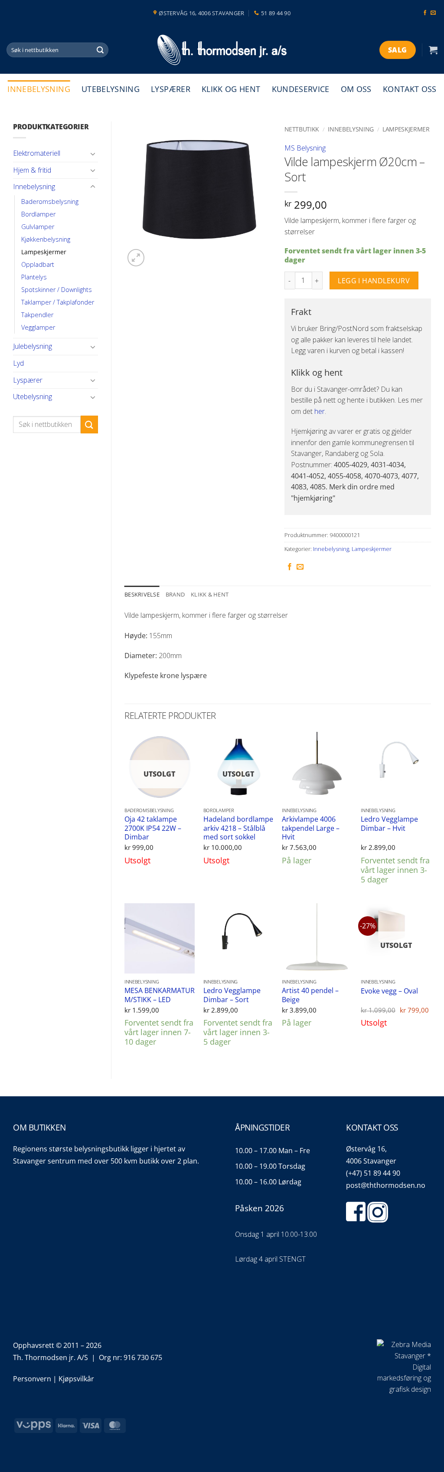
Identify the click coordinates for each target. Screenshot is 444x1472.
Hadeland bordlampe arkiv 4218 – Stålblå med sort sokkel (238, 828)
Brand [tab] (175, 594)
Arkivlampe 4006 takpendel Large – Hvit (311, 828)
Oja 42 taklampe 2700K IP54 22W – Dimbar (152, 828)
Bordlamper (38, 214)
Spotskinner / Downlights (56, 289)
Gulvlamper (37, 227)
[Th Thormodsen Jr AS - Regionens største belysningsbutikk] (222, 50)
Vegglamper (38, 327)
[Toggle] (93, 153)
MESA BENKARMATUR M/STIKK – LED (159, 995)
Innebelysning (38, 89)
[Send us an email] (433, 13)
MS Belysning (305, 148)
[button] (433, 49)
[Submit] (100, 50)
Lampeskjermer (43, 252)
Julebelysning (32, 346)
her (319, 411)
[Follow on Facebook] (425, 13)
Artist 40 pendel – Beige (310, 995)
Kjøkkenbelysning (45, 239)
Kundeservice (301, 89)
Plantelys (34, 277)
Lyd (18, 363)
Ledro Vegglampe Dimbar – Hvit (389, 824)
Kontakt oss (410, 89)
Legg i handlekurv (374, 280)
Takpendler (37, 315)
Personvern (32, 1378)
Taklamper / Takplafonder (57, 302)
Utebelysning (111, 89)
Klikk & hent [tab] (210, 594)
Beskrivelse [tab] (142, 594)
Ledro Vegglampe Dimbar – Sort (232, 995)
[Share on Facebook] (289, 567)
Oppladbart (37, 264)
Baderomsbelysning (49, 201)
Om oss (356, 89)
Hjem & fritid (32, 170)
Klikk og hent (231, 89)
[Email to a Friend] (300, 567)
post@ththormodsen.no (385, 1185)
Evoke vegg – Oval (389, 991)
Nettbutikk (302, 129)
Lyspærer (170, 89)
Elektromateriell (36, 153)
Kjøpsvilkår (76, 1378)
